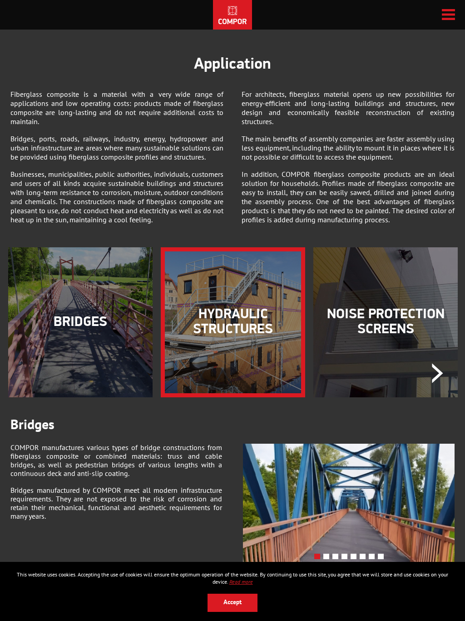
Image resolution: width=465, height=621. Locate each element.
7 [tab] (373, 558)
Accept (232, 602)
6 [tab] (364, 558)
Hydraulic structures (233, 322)
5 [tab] (355, 558)
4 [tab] (346, 558)
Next (437, 373)
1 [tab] (318, 558)
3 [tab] (336, 558)
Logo (232, 15)
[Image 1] (349, 505)
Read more (241, 582)
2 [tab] (327, 558)
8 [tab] (382, 558)
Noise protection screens (386, 322)
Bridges (80, 323)
